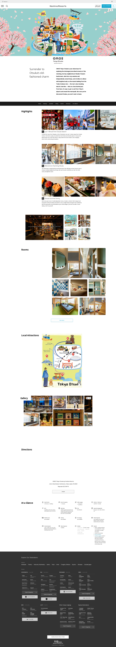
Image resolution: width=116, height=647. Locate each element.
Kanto (48, 564)
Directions (68, 103)
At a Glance (75, 103)
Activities (51, 103)
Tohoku (30, 564)
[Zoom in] (79, 382)
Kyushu (74, 564)
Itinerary (45, 103)
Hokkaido (23, 564)
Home (39, 103)
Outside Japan (87, 564)
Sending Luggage (98, 535)
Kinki (57, 564)
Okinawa (80, 564)
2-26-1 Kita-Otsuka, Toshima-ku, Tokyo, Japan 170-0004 (63, 484)
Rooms (62, 103)
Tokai (53, 564)
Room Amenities (98, 534)
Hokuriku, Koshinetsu (39, 564)
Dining (56, 103)
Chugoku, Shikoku (65, 564)
